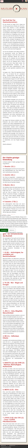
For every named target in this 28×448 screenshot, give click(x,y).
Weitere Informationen (11, 232)
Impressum (19, 232)
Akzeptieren (4, 230)
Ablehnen (12, 230)
